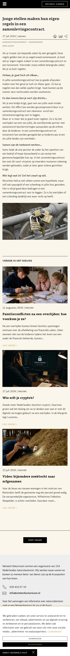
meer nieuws (35, 540)
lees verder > (9, 345)
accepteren (35, 644)
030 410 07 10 (18, 587)
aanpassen (35, 638)
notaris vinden (54, 4)
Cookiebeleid (54, 631)
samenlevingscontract (14, 42)
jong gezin (8, 46)
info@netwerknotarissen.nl (25, 593)
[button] (66, 36)
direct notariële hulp (15, 652)
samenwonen (36, 42)
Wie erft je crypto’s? (18, 398)
